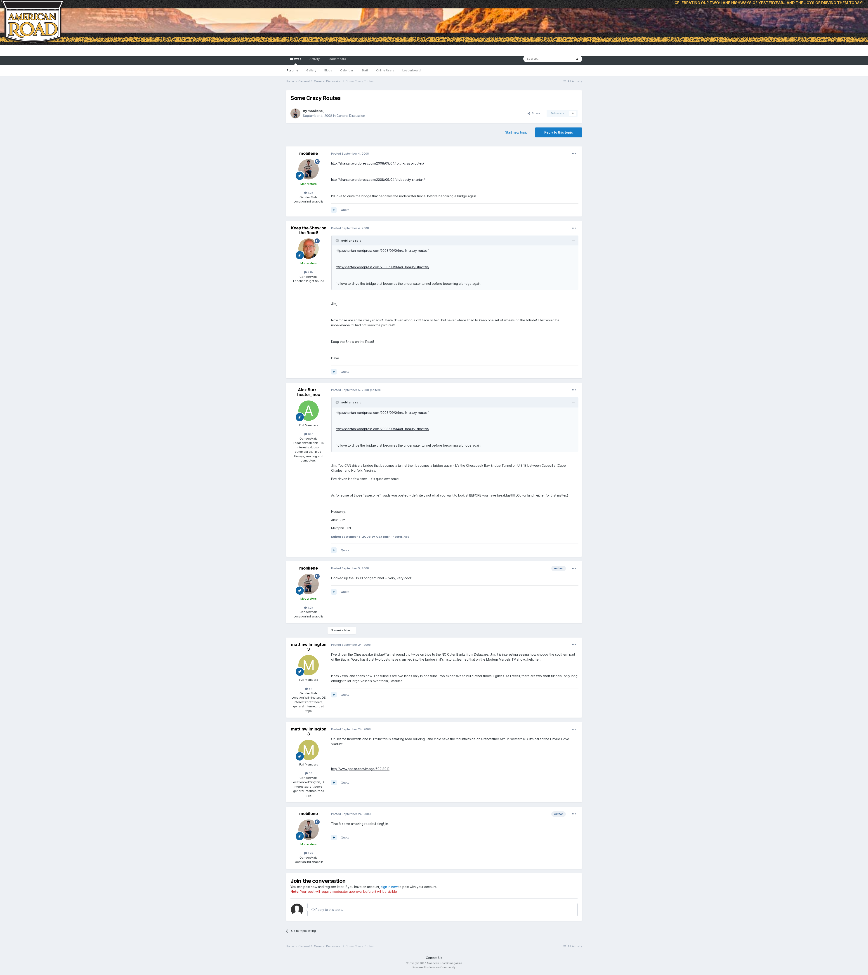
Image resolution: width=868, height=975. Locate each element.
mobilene (315, 111)
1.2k (310, 192)
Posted (350, 153)
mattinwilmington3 (308, 647)
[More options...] (573, 153)
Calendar (346, 70)
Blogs (328, 70)
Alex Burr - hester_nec (308, 392)
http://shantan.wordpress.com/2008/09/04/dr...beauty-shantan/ (378, 179)
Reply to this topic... (329, 909)
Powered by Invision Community (434, 967)
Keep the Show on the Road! (308, 230)
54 (310, 688)
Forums (292, 70)
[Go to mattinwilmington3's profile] (308, 665)
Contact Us (434, 958)
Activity (314, 59)
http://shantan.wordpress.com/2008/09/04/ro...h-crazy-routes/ (377, 163)
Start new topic (516, 132)
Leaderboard (411, 70)
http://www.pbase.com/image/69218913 (360, 769)
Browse (295, 59)
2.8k (310, 272)
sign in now (389, 887)
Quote (345, 210)
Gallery (311, 70)
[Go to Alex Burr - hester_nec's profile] (308, 410)
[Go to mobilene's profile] (295, 113)
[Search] (577, 58)
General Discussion (351, 116)
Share (535, 113)
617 (310, 434)
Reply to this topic (558, 132)
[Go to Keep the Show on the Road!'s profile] (308, 248)
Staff (364, 70)
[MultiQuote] (334, 210)
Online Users (385, 70)
